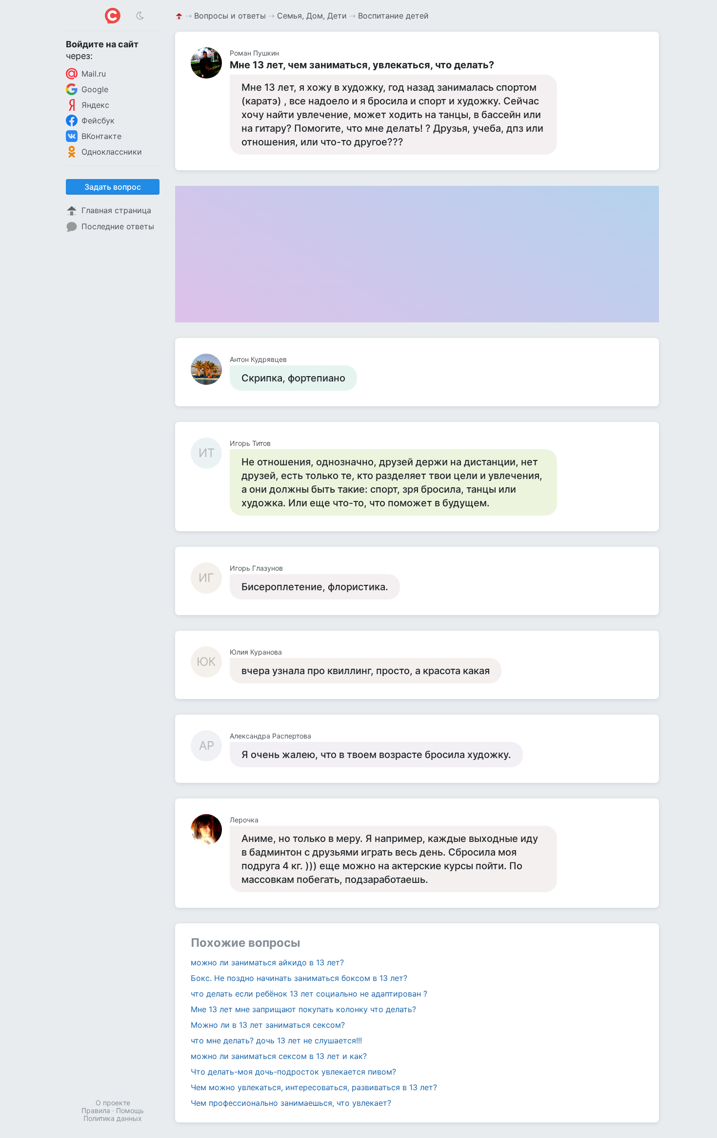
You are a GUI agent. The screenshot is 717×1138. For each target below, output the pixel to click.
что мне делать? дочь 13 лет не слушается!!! (276, 1040)
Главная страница (116, 210)
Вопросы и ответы (230, 15)
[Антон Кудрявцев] (210, 369)
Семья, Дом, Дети (312, 15)
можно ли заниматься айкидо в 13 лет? (267, 962)
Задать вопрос (112, 187)
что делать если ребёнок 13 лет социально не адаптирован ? (309, 993)
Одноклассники (111, 152)
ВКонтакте (101, 136)
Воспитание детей (393, 15)
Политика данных (112, 1118)
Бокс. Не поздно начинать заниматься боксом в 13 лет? (299, 978)
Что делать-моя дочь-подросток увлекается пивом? (293, 1072)
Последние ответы (117, 226)
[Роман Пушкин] (210, 63)
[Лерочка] (210, 829)
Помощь (130, 1110)
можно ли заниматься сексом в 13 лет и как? (279, 1056)
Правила (95, 1110)
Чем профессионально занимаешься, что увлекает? (291, 1103)
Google (94, 89)
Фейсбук (98, 120)
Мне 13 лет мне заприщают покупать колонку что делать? (303, 1009)
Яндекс (95, 105)
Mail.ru (93, 74)
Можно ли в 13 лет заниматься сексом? (268, 1025)
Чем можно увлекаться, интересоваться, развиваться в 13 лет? (314, 1087)
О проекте (113, 1102)
